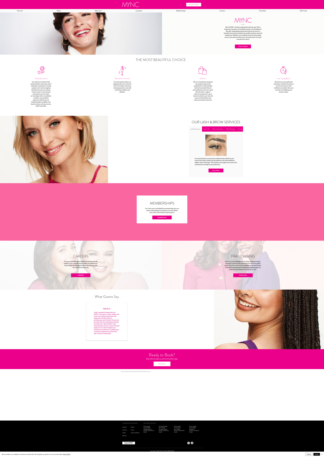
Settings (309, 454)
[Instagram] (188, 443)
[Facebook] (192, 443)
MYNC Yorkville (192, 426)
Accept (317, 454)
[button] (106, 321)
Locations (124, 427)
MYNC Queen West (163, 426)
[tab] (195, 129)
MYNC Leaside (146, 426)
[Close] (322, 454)
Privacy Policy (66, 454)
